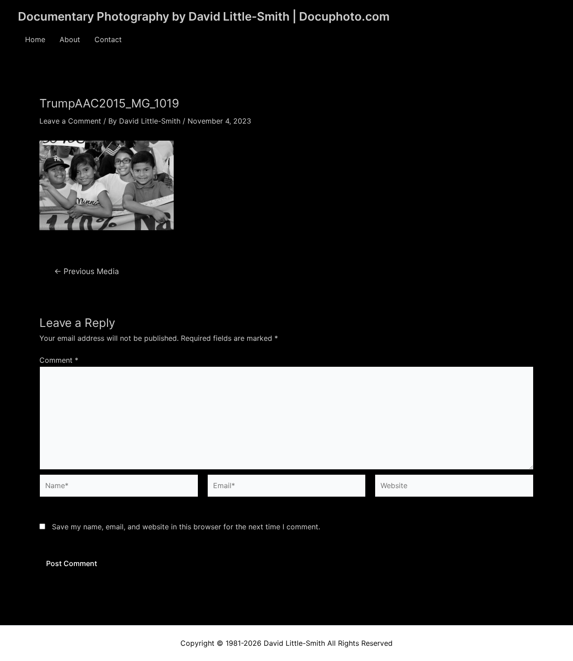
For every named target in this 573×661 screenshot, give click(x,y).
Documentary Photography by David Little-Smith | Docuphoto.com (203, 16)
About (70, 39)
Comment (58, 360)
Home (35, 39)
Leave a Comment (70, 120)
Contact (108, 39)
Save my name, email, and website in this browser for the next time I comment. (186, 526)
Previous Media (86, 271)
